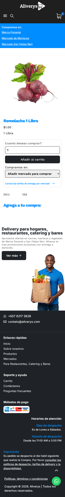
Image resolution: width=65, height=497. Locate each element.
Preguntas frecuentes (17, 391)
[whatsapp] (56, 481)
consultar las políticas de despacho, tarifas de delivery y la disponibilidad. (32, 464)
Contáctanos (11, 386)
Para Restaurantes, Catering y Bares (26, 364)
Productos (10, 353)
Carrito (7, 381)
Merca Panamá (11, 32)
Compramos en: (16, 167)
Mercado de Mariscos (15, 38)
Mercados (9, 359)
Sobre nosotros (13, 348)
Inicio (6, 343)
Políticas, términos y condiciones (26, 478)
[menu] (5, 16)
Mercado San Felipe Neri (17, 44)
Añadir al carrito (33, 159)
